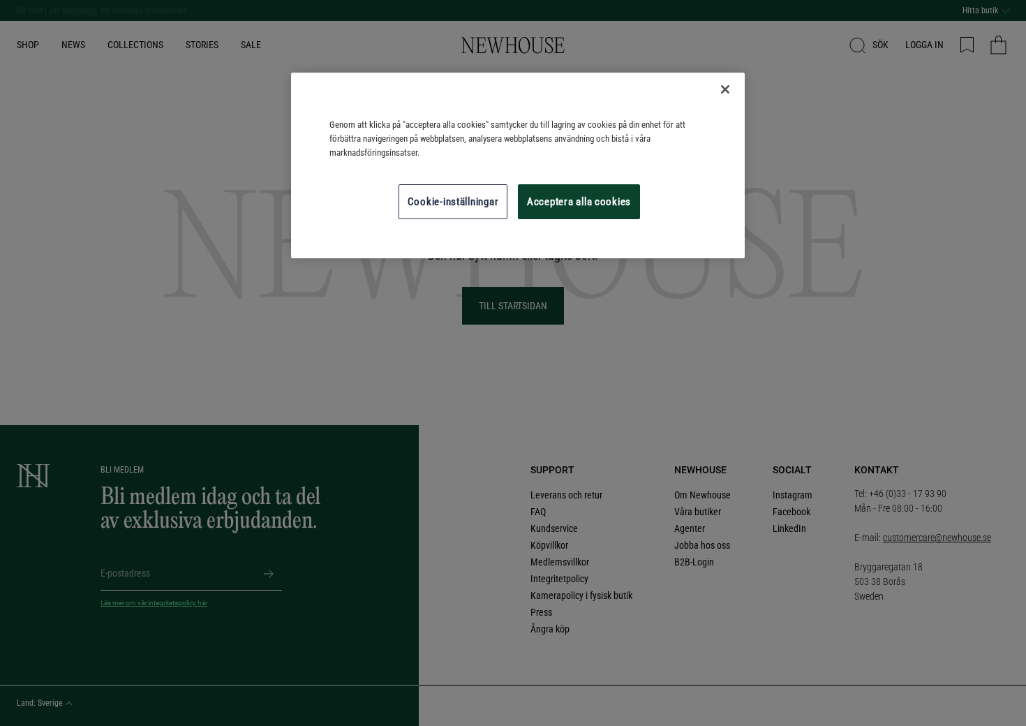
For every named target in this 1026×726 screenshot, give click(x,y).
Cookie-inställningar (453, 201)
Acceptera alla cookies (579, 201)
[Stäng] (725, 89)
